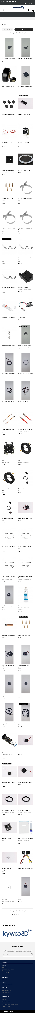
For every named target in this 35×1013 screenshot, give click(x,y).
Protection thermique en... (8, 170)
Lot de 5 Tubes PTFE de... (24, 170)
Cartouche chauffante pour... (25, 429)
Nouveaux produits (6, 990)
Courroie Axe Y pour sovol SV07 (8, 489)
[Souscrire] (31, 954)
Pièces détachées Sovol (7, 116)
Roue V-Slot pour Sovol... (8, 86)
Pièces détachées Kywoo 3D (8, 144)
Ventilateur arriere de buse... (25, 518)
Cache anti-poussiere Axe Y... (8, 229)
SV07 (3, 492)
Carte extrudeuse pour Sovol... (7, 460)
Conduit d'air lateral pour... (25, 58)
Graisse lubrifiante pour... (8, 317)
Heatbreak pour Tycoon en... (9, 635)
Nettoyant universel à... (24, 605)
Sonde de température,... (8, 345)
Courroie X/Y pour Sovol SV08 (8, 666)
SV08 (3, 375)
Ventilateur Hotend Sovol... (8, 782)
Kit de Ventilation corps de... (25, 868)
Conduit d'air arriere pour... (8, 58)
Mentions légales (6, 1001)
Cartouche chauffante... (8, 142)
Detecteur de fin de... (23, 287)
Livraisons (4, 999)
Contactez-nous (6, 1006)
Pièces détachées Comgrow (24, 289)
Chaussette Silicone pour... (25, 86)
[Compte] (29, 10)
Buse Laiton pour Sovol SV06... (7, 199)
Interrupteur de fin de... (24, 142)
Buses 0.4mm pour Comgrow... (6, 869)
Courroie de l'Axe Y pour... (8, 401)
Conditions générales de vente (10, 1004)
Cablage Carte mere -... (24, 723)
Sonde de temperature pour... (8, 430)
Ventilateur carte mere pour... (24, 666)
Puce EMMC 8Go (6, 695)
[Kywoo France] (17, 933)
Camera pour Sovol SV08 (8, 723)
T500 (3, 261)
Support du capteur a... (24, 114)
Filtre (23, 29)
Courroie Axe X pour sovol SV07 (24, 460)
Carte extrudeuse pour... (24, 345)
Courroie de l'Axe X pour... (24, 401)
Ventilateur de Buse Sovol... (25, 751)
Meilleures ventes (6, 992)
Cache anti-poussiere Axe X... (25, 229)
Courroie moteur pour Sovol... (25, 373)
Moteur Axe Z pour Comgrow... (6, 898)
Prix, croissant (7, 29)
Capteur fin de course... (24, 488)
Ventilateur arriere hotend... (25, 898)
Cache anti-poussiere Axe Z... (25, 199)
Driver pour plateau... (7, 838)
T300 (3, 231)
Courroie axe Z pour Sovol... (8, 373)
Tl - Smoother (21, 317)
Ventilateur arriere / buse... (8, 605)
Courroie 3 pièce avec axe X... (8, 547)
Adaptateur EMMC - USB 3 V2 (8, 752)
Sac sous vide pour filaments (25, 838)
